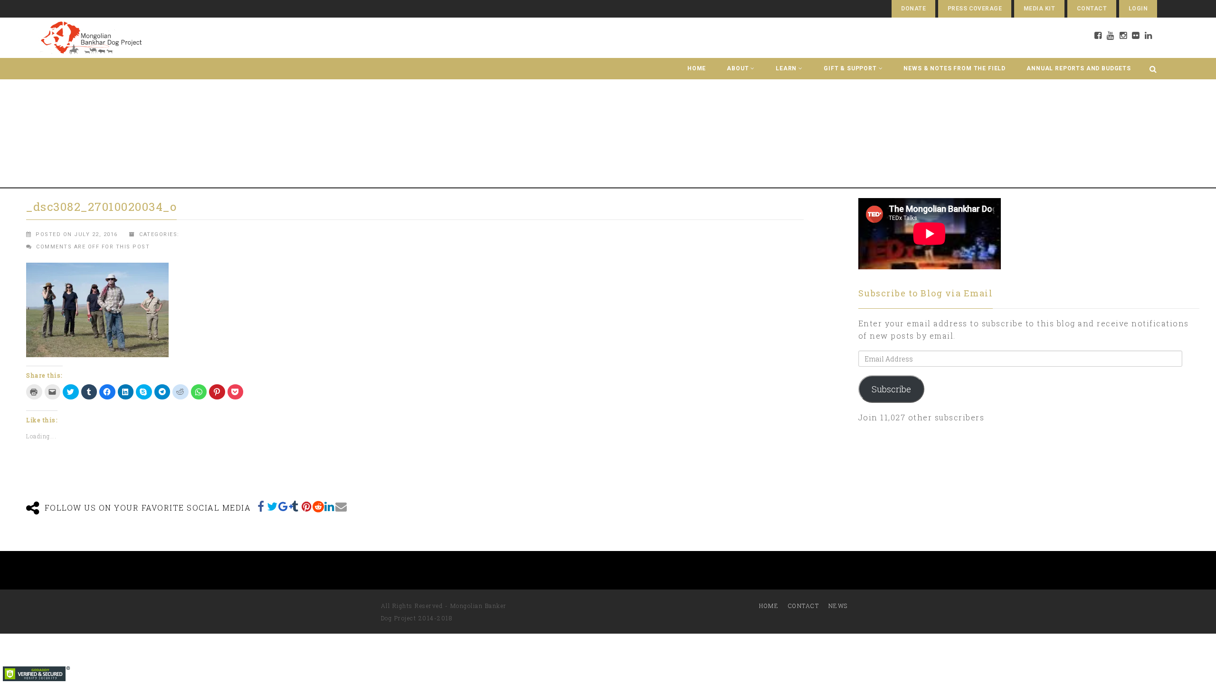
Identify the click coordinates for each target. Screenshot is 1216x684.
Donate (913, 8)
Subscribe (891, 389)
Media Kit (1039, 8)
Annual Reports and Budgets (1078, 68)
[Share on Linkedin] (329, 506)
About (738, 68)
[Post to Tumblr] (295, 506)
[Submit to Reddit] (318, 506)
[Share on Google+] (284, 506)
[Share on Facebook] (261, 506)
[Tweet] (272, 506)
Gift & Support (850, 68)
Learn (786, 68)
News (838, 605)
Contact (1092, 8)
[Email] (341, 506)
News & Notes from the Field (954, 68)
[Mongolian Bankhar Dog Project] (91, 38)
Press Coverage (975, 8)
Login (1138, 8)
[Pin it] (307, 506)
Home (696, 68)
